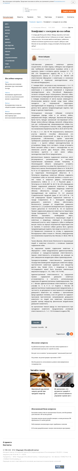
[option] (40, 387)
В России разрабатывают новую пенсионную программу (50, 428)
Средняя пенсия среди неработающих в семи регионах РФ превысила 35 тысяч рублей (51, 419)
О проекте (59, 17)
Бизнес (7, 30)
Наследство (9, 45)
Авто (6, 24)
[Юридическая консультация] (12, 10)
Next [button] (72, 385)
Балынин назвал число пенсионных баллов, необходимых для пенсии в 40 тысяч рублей (51, 413)
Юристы (20, 17)
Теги (39, 17)
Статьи (7, 71)
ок (73, 2)
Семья (7, 55)
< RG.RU (27, 11)
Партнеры (48, 17)
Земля (7, 39)
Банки (7, 27)
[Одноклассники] (71, 333)
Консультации (8, 17)
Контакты (70, 17)
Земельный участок (38, 49)
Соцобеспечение (11, 58)
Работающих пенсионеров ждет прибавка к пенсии (49, 424)
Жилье (7, 33)
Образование (10, 48)
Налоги (7, 42)
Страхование (9, 61)
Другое (7, 67)
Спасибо (36, 322)
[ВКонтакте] (68, 333)
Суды (7, 64)
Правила (30, 17)
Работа (7, 51)
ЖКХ (6, 36)
